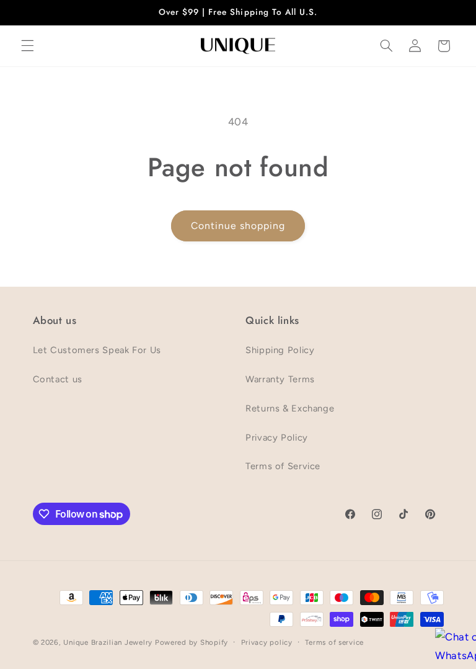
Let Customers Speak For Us (97, 350)
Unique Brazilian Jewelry (108, 642)
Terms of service (334, 642)
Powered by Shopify (191, 642)
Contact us (57, 379)
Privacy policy (267, 642)
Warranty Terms (280, 379)
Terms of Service (282, 466)
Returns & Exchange (289, 408)
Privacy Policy (276, 437)
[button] (27, 46)
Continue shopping (238, 225)
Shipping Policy (279, 350)
